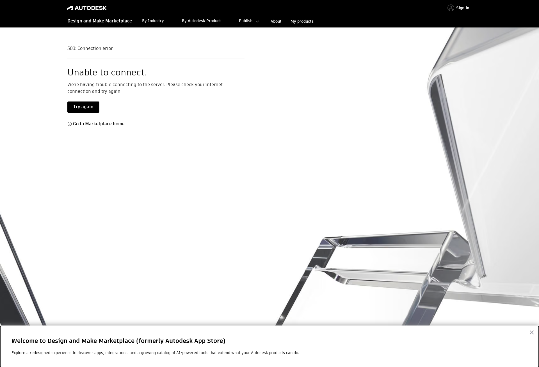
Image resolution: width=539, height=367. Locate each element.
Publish (245, 21)
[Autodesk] (87, 8)
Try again (83, 106)
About (276, 21)
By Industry (153, 21)
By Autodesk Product (201, 21)
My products (302, 21)
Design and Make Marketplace (99, 21)
